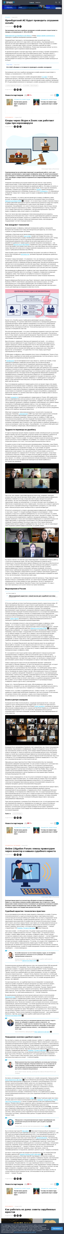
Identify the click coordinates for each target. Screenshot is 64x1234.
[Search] (56, 2)
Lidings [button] (32, 1098)
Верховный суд (10, 997)
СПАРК (55, 1099)
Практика (9, 64)
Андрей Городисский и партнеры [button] (30, 1154)
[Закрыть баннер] (31, 1219)
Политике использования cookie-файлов (25, 1232)
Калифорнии (10, 360)
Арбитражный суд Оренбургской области (18, 35)
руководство (25, 254)
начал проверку (39, 706)
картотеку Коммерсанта (13, 1101)
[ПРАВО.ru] (9, 2)
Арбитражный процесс (14, 85)
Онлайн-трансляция (31, 85)
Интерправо (18, 813)
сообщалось (44, 191)
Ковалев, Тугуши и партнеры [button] (26, 928)
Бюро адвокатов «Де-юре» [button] (42, 1031)
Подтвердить (57, 1228)
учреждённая (23, 414)
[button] (15, 26)
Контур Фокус (48, 1099)
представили (14, 618)
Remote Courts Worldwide (21, 244)
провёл (39, 189)
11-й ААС (44, 77)
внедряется (14, 397)
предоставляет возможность (46, 35)
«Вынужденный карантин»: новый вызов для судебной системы (32, 596)
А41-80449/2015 (41, 1138)
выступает (27, 236)
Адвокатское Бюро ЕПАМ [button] (13, 201)
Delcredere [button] (25, 1131)
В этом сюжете (11, 593)
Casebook (40, 1099)
